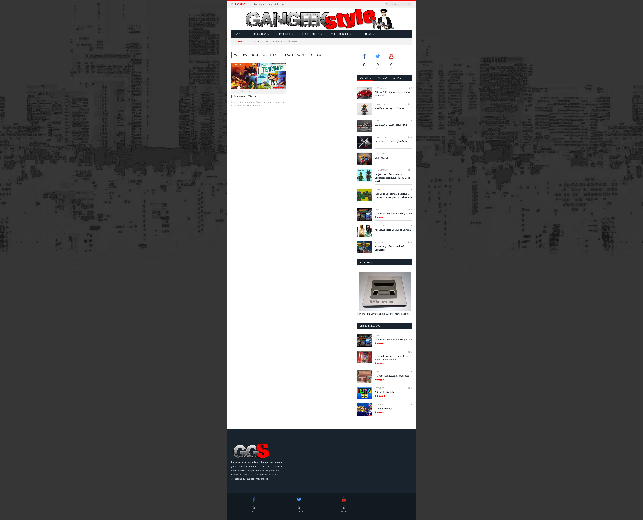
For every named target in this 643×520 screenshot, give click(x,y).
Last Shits (365, 77)
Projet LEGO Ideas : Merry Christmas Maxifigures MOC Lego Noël (392, 178)
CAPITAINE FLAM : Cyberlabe (391, 141)
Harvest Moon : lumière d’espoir (392, 375)
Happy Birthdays (383, 408)
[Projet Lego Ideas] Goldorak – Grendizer (391, 248)
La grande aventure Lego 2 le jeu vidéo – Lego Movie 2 (392, 358)
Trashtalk (381, 77)
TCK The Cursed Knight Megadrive (393, 213)
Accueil (240, 34)
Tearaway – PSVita (245, 96)
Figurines (284, 34)
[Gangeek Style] (321, 19)
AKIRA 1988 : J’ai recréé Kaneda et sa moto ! (393, 93)
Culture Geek (339, 34)
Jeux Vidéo (259, 34)
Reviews (238, 64)
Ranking (396, 77)
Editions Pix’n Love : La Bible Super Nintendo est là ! (383, 313)
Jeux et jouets (310, 34)
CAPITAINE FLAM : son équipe (391, 124)
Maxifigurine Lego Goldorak (269, 4)
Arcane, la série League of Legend (393, 229)
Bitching (365, 34)
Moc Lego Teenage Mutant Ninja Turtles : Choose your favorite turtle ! (393, 197)
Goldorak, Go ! (382, 157)
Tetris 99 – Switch (384, 392)
